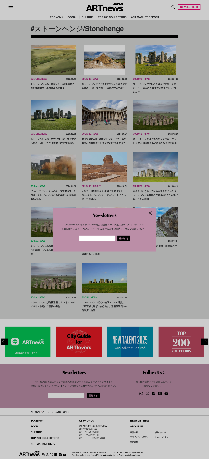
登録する (123, 238)
